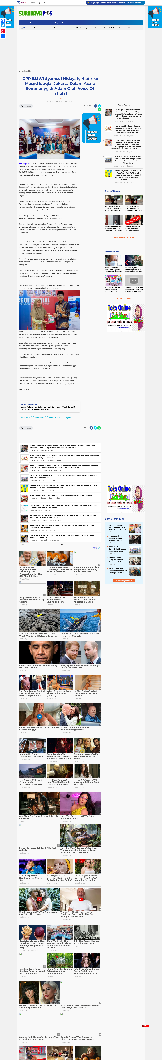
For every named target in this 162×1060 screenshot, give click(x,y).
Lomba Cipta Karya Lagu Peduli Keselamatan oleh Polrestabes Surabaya (134, 289)
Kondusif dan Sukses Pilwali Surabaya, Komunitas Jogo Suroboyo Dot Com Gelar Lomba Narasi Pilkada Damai (112, 289)
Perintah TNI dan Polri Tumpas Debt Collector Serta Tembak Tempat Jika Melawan (133, 269)
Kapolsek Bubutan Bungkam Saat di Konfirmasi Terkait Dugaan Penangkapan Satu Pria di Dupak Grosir (118, 560)
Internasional (36, 23)
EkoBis (113, 28)
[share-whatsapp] (99, 109)
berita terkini (25, 418)
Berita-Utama (67, 28)
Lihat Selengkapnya (123, 581)
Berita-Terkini (52, 28)
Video (25, 28)
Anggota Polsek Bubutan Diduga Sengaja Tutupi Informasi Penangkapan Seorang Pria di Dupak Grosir (118, 538)
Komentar (27, 106)
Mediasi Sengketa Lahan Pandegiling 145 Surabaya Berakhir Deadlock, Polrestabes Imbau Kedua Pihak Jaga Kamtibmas (118, 570)
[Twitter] (2, 25)
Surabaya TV (112, 251)
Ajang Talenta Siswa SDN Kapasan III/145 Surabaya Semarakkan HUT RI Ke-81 (61, 495)
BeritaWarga (82, 28)
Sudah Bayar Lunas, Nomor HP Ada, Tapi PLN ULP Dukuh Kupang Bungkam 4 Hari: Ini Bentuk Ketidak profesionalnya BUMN (128, 175)
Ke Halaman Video (123, 298)
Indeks (24, 23)
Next (98, 544)
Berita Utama (112, 191)
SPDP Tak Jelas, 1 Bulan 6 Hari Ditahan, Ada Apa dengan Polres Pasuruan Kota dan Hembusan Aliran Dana (128, 160)
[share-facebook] (95, 106)
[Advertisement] (81, 49)
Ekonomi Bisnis (126, 28)
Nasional (48, 23)
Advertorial (37, 28)
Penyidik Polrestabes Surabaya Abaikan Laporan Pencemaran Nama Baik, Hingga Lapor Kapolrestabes (133, 229)
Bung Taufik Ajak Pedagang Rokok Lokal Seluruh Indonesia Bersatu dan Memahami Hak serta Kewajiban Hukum (127, 129)
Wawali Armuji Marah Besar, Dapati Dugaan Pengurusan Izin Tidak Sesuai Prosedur (113, 269)
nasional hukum (54, 418)
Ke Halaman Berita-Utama (123, 237)
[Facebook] (2, 20)
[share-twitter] (99, 106)
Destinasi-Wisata (99, 28)
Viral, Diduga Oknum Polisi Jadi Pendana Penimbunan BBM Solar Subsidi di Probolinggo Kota (133, 209)
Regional (59, 23)
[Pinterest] (2, 31)
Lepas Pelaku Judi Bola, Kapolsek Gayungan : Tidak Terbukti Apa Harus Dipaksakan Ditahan (48, 408)
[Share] (2, 35)
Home (23, 3)
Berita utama (39, 418)
